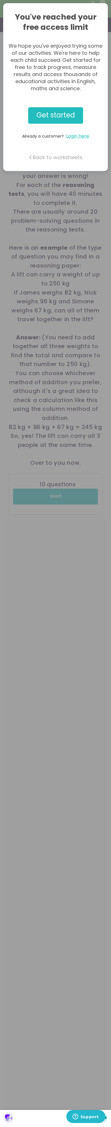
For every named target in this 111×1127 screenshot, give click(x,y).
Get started (55, 115)
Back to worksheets (58, 157)
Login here (77, 136)
